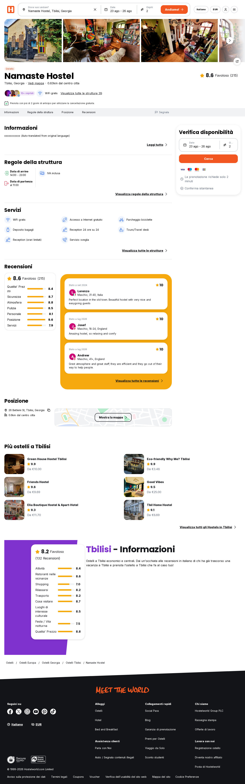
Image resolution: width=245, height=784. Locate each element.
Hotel (98, 720)
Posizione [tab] (68, 112)
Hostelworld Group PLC (209, 710)
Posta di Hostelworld (207, 766)
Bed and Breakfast (106, 729)
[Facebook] (10, 711)
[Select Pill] (225, 9)
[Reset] (95, 9)
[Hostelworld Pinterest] (44, 711)
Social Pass (152, 710)
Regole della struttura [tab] (40, 112)
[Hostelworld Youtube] (36, 711)
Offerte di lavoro (205, 729)
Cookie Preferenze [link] (187, 776)
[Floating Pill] (229, 40)
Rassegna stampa (205, 720)
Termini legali (59, 776)
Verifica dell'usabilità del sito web (126, 776)
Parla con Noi (103, 748)
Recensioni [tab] (88, 112)
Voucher (94, 776)
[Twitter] (19, 711)
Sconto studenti (154, 757)
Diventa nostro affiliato (208, 757)
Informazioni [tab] (11, 112)
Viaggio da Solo (155, 748)
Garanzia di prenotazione (160, 729)
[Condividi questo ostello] (237, 61)
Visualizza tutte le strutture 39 (81, 93)
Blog (147, 720)
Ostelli (98, 710)
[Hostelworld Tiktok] (53, 711)
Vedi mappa (36, 83)
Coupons (78, 776)
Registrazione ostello (207, 748)
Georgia (19, 83)
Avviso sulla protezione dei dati (26, 776)
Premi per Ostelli (155, 738)
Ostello (10, 68)
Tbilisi (8, 83)
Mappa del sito (161, 776)
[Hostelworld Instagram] (27, 711)
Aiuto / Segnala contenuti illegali (114, 757)
